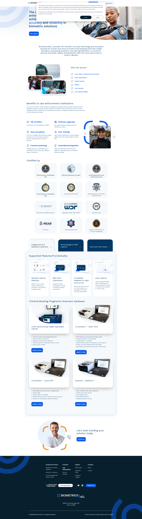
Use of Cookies (109, 514)
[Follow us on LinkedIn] (82, 485)
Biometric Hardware (51, 472)
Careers (90, 470)
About (89, 467)
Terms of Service (90, 514)
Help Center (78, 467)
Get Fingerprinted (107, 3)
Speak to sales (37, 350)
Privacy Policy (100, 514)
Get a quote (34, 33)
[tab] (41, 245)
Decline (97, 17)
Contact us (81, 439)
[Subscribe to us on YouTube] (78, 485)
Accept (85, 17)
